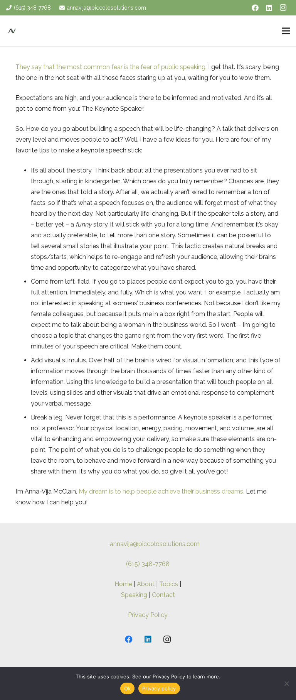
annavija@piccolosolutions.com (155, 544)
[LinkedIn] (269, 8)
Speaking (134, 595)
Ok (127, 688)
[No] (286, 683)
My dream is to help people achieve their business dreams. (161, 491)
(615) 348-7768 (148, 564)
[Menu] (286, 31)
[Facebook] (255, 8)
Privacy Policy (148, 615)
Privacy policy (159, 688)
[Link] (12, 31)
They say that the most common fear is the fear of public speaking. (111, 67)
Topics (168, 584)
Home (123, 584)
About (146, 584)
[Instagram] (283, 8)
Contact (163, 595)
